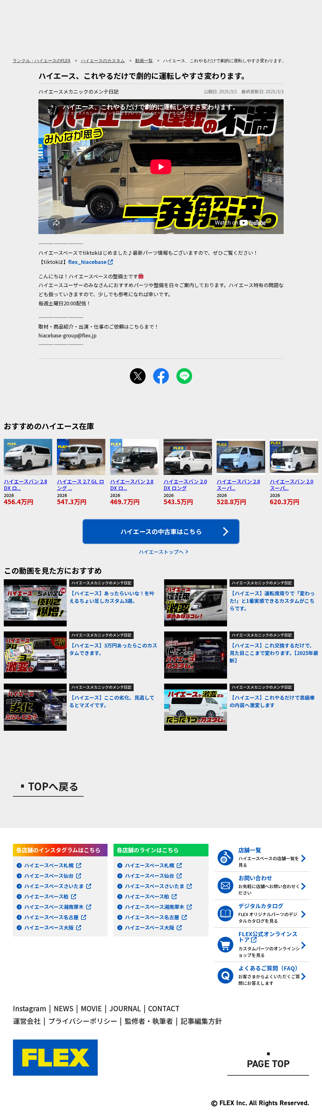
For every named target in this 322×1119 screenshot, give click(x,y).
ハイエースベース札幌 (49, 865)
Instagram (29, 1008)
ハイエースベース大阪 (49, 927)
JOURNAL (125, 1008)
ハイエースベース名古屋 (51, 917)
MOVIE (91, 1008)
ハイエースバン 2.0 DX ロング (185, 485)
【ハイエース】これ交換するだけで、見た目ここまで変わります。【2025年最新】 (274, 652)
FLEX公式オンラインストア (267, 936)
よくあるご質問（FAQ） (269, 968)
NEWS (64, 1008)
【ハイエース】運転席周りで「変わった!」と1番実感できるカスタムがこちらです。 (272, 600)
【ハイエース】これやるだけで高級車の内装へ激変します (272, 701)
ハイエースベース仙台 (49, 875)
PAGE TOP (268, 1064)
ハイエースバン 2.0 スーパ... (291, 485)
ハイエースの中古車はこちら (161, 531)
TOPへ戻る (53, 786)
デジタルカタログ (260, 906)
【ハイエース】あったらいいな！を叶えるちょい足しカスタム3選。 (111, 596)
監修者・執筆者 (149, 1021)
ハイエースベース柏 (46, 896)
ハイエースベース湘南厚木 (54, 906)
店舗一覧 (249, 850)
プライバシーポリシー (82, 1021)
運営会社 (27, 1021)
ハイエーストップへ (161, 551)
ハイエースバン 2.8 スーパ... (238, 485)
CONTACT (164, 1008)
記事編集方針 (201, 1021)
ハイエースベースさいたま (54, 886)
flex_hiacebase (87, 261)
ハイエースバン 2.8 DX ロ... (25, 485)
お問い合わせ (255, 878)
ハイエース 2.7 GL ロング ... (80, 485)
